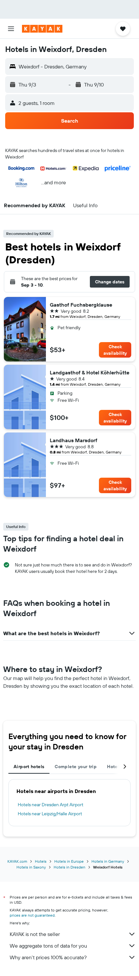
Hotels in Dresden (69, 867)
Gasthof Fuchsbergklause (81, 304)
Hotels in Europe (69, 861)
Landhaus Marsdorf (73, 440)
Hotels (41, 861)
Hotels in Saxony (31, 867)
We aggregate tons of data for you (48, 945)
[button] (11, 29)
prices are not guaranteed (32, 915)
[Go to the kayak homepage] (42, 29)
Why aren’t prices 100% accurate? (48, 957)
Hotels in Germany (107, 861)
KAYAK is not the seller (35, 934)
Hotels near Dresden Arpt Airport (50, 805)
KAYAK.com (17, 861)
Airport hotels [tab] (29, 766)
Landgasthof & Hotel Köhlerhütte (89, 372)
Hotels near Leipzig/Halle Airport (50, 814)
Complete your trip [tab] (76, 766)
